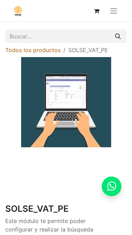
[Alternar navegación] (113, 10)
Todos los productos (33, 50)
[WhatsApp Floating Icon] (111, 186)
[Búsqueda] (118, 36)
